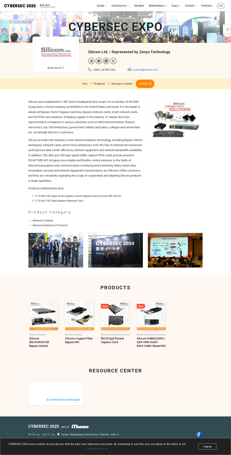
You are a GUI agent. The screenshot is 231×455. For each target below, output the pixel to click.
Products (99, 83)
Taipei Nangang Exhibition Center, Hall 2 (89, 434)
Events (189, 5)
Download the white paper (64, 399)
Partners (206, 5)
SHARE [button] (143, 83)
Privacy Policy (96, 448)
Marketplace (156, 5)
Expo (175, 5)
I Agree (207, 446)
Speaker (139, 5)
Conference (119, 5)
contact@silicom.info (145, 69)
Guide (100, 5)
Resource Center (122, 83)
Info (84, 83)
